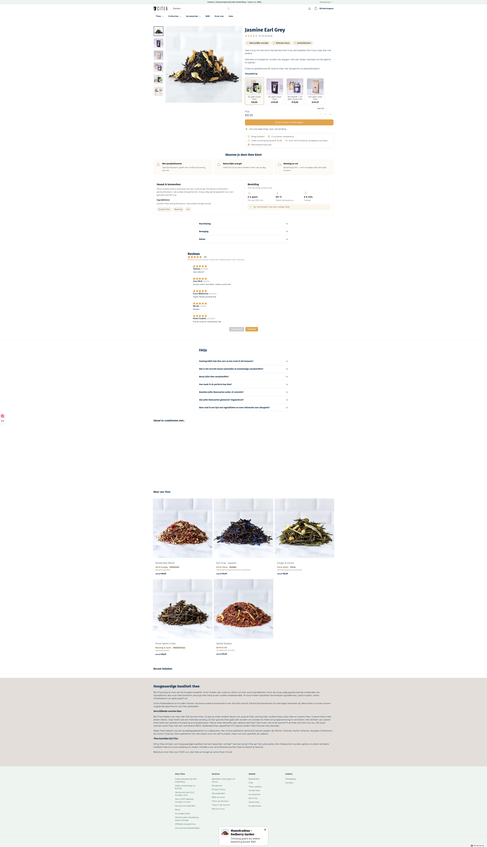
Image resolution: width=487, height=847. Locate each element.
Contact (289, 782)
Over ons (219, 16)
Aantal (320, 108)
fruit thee (291, 723)
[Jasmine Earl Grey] (167, 454)
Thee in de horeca (221, 805)
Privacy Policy (218, 789)
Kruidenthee (255, 806)
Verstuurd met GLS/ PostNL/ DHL (184, 793)
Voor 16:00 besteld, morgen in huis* (184, 800)
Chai (251, 782)
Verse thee (254, 802)
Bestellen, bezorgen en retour (223, 780)
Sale (231, 16)
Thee (158, 16)
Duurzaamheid (182, 813)
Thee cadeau (255, 786)
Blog (177, 809)
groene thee (247, 716)
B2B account (218, 797)
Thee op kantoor (220, 801)
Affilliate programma (185, 824)
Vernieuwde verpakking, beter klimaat (187, 818)
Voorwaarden (218, 793)
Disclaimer (217, 785)
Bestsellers (254, 779)
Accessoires (192, 16)
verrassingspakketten (193, 731)
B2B (208, 16)
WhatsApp (290, 779)
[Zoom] (204, 64)
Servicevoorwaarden (185, 806)
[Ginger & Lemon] (304, 538)
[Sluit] (265, 830)
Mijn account (218, 809)
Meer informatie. (238, 260)
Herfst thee (254, 790)
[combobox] (201, 8)
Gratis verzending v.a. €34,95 (185, 787)
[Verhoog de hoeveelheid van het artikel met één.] (330, 114)
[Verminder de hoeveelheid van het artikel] (320, 114)
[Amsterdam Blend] (182, 538)
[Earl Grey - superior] (243, 538)
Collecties (173, 16)
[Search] (228, 8)
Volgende (251, 329)
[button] (289, 35)
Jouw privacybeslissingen (187, 828)
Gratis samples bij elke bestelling (186, 780)
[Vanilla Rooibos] (243, 618)
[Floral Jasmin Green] (182, 618)
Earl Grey (253, 798)
